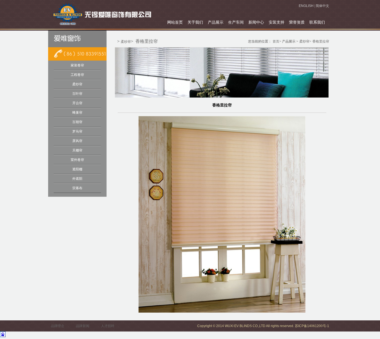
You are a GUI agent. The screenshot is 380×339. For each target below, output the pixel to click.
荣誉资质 (297, 22)
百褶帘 (77, 122)
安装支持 (276, 22)
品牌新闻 (82, 326)
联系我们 (317, 22)
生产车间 (236, 22)
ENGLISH (306, 6)
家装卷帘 (77, 65)
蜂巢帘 (77, 112)
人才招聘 (107, 326)
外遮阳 (77, 179)
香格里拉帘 (146, 41)
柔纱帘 (77, 84)
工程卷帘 (77, 75)
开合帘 (77, 103)
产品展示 (215, 22)
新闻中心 (256, 22)
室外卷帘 (77, 160)
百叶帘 (77, 94)
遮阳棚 (77, 169)
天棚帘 (77, 150)
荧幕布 (77, 188)
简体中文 (322, 6)
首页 (276, 41)
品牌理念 (57, 326)
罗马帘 (77, 131)
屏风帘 (77, 141)
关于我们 (195, 22)
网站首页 (175, 22)
